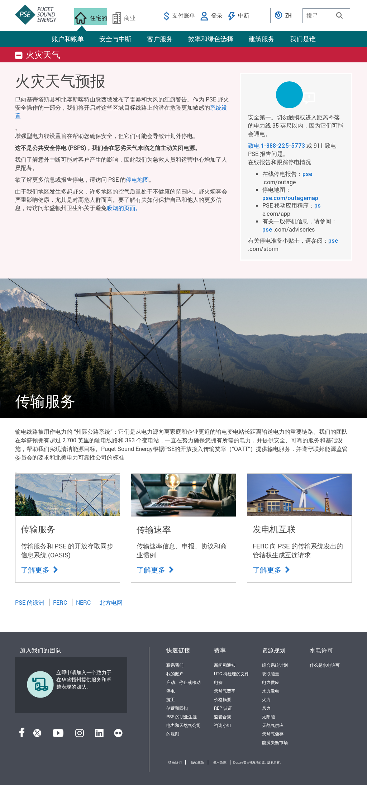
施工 (170, 699)
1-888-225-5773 (283, 145)
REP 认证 (223, 708)
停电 (170, 691)
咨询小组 (222, 725)
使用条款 (220, 762)
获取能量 (270, 673)
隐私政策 (197, 762)
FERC (60, 602)
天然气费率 (224, 691)
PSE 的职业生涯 (181, 716)
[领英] (99, 735)
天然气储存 (272, 734)
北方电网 (111, 602)
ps (317, 205)
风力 (266, 708)
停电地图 (137, 179)
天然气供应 (272, 725)
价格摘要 (222, 699)
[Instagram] (79, 735)
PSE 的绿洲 (29, 602)
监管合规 (222, 716)
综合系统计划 (275, 665)
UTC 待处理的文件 (231, 673)
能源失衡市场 (275, 742)
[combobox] (326, 16)
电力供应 (270, 682)
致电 (254, 145)
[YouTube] (58, 735)
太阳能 (268, 716)
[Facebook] (22, 735)
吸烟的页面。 (124, 207)
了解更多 (36, 569)
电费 (218, 682)
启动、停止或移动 (183, 682)
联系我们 (175, 665)
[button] (339, 15)
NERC (83, 602)
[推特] (37, 735)
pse (307, 173)
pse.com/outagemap (290, 197)
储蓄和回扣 (177, 708)
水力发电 (270, 691)
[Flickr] (118, 735)
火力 (266, 699)
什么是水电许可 (325, 665)
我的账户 (175, 673)
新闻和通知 (224, 665)
